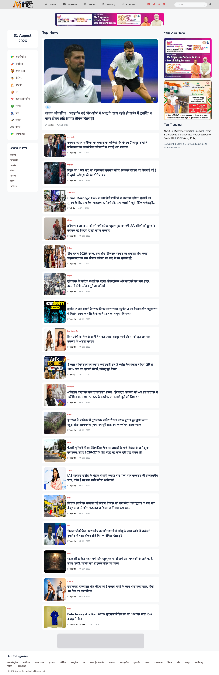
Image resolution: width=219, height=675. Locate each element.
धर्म (17, 91)
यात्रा (18, 119)
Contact (130, 4)
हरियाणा (13, 154)
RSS (179, 138)
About (92, 4)
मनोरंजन (19, 63)
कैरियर (18, 77)
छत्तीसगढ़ (13, 186)
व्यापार (18, 105)
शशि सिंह (72, 208)
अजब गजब (20, 70)
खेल (17, 112)
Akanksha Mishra (78, 624)
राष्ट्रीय (19, 84)
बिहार (12, 181)
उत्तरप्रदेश (14, 160)
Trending (20, 133)
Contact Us (169, 138)
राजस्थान (13, 175)
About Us (168, 131)
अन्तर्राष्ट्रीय (21, 56)
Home (53, 4)
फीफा (18, 126)
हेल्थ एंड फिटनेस (23, 98)
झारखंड (13, 165)
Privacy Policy (189, 138)
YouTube (72, 4)
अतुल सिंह (51, 125)
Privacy (111, 4)
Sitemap (199, 131)
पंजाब (12, 170)
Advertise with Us (184, 131)
